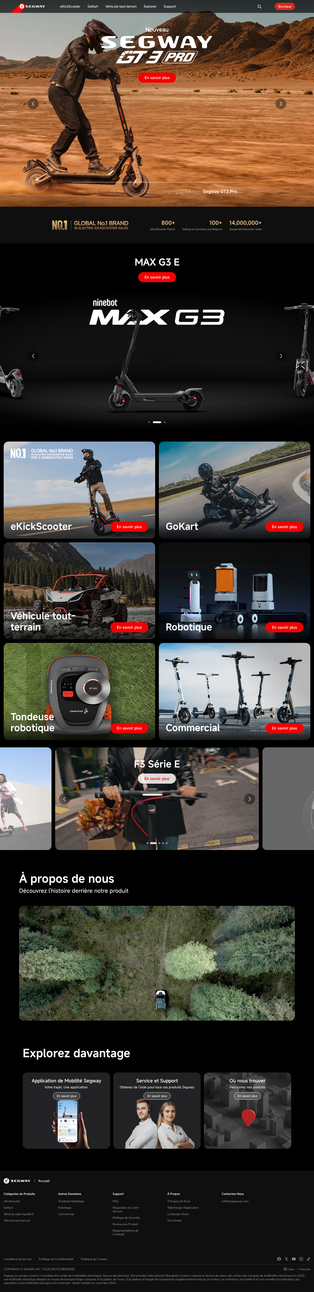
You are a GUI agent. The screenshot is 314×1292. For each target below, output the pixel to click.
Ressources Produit (125, 1224)
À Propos (173, 1194)
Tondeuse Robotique (71, 1201)
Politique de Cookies (94, 1259)
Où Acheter (174, 1220)
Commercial (66, 1214)
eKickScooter (12, 1201)
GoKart (8, 1207)
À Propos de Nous (178, 1201)
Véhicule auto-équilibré (19, 1214)
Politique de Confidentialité (56, 1259)
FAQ (115, 1201)
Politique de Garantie (126, 1217)
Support (118, 1194)
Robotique (64, 1207)
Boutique (284, 6)
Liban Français (299, 1269)
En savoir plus (157, 77)
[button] (33, 103)
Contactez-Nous (177, 1214)
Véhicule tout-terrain (17, 1220)
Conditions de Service (17, 1259)
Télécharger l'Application (183, 1207)
